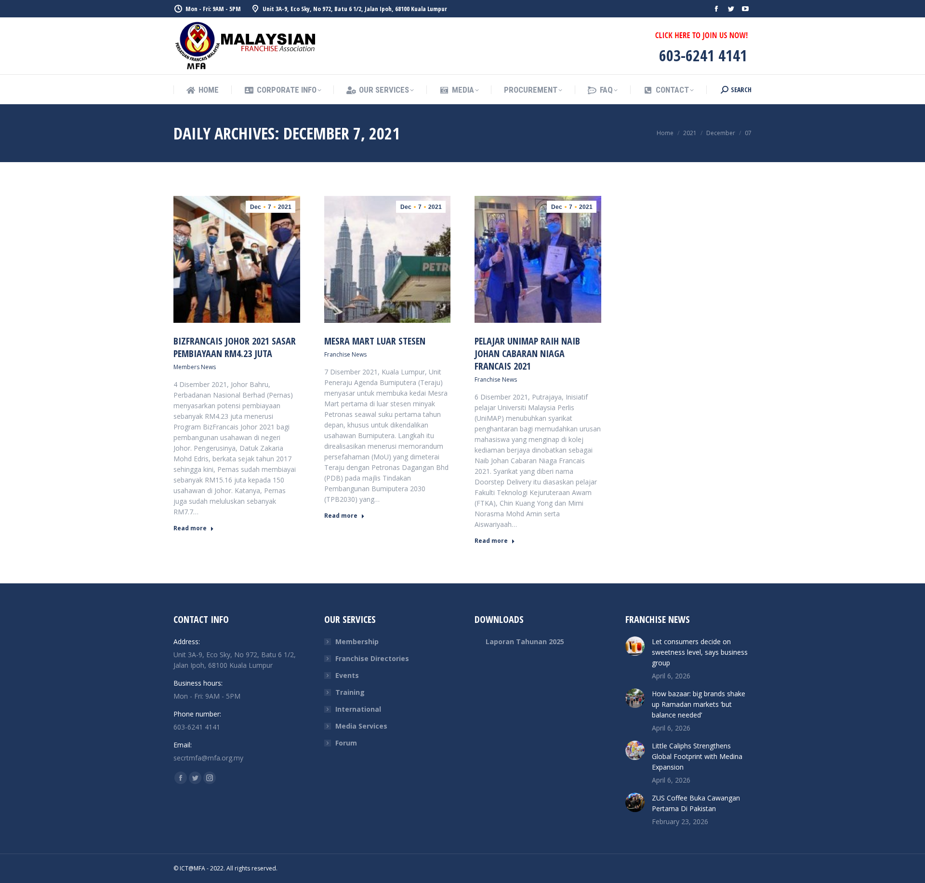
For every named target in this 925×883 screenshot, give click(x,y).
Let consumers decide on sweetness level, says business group (700, 652)
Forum (346, 742)
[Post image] (635, 646)
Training (350, 692)
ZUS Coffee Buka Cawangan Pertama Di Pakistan (696, 803)
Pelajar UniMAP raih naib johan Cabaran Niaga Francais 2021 (527, 353)
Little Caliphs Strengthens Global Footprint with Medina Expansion (697, 756)
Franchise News (345, 354)
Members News (194, 367)
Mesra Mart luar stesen (374, 340)
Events (347, 675)
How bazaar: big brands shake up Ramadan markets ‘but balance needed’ (698, 704)
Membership (357, 641)
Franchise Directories (372, 658)
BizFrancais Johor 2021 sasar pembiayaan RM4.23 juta (234, 347)
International (358, 709)
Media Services (361, 726)
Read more (190, 528)
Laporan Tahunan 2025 (525, 641)
